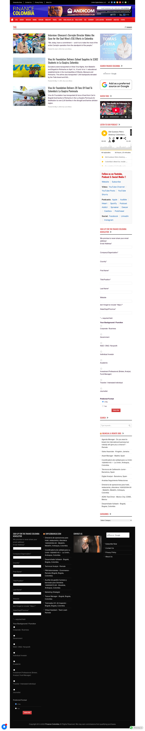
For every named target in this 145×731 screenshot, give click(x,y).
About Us (48, 2)
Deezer (125, 207)
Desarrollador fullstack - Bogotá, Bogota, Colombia (114, 504)
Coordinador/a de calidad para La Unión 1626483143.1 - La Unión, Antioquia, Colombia (117, 462)
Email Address (106, 243)
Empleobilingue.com (53, 533)
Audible (123, 199)
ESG (85, 20)
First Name (104, 270)
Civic (60, 20)
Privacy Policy (39, 2)
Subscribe (116, 182)
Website (105, 182)
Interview (109, 20)
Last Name (104, 288)
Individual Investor (107, 354)
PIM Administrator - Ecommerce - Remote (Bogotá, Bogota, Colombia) (57, 573)
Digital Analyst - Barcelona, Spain (114, 476)
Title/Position (105, 279)
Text (105, 406)
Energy (22, 20)
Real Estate (78, 20)
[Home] (12, 19)
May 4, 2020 (58, 107)
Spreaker (115, 207)
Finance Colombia (52, 724)
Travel (55, 20)
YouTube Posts (108, 191)
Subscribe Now (17, 2)
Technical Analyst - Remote (55, 566)
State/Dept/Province (108, 309)
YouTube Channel (117, 187)
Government (104, 337)
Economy (91, 20)
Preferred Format (107, 398)
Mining (35, 20)
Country (103, 261)
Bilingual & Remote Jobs (111, 433)
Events (123, 20)
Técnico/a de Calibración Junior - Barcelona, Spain (114, 470)
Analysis (116, 20)
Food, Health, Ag (68, 20)
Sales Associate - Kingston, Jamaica (115, 451)
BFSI (16, 20)
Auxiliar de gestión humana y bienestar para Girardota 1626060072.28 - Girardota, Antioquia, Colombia (56, 584)
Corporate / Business (108, 328)
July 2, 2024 (58, 49)
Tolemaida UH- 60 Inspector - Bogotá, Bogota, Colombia (56, 604)
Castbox (108, 211)
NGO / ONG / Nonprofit (108, 345)
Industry (48, 20)
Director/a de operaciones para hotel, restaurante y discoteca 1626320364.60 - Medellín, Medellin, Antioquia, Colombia (116, 488)
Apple (114, 199)
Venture (40, 20)
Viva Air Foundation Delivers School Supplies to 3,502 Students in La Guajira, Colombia (73, 60)
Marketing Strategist (52, 592)
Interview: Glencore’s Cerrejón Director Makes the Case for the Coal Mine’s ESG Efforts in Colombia (71, 36)
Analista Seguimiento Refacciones (115, 480)
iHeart (104, 203)
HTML (106, 402)
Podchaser (119, 211)
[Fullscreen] (129, 117)
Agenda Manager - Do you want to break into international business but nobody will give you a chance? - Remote (115, 443)
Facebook (113, 216)
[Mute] (126, 117)
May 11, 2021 (59, 81)
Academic (104, 363)
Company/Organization (109, 252)
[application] (116, 110)
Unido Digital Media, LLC (98, 2)
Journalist (103, 391)
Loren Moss (68, 49)
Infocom (28, 20)
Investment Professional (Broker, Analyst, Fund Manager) (115, 372)
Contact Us (28, 2)
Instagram (108, 220)
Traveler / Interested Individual (111, 382)
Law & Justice (100, 20)
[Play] (103, 117)
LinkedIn (125, 216)
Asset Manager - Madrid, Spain (113, 455)
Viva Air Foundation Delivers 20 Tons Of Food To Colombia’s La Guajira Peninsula (70, 89)
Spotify (113, 203)
